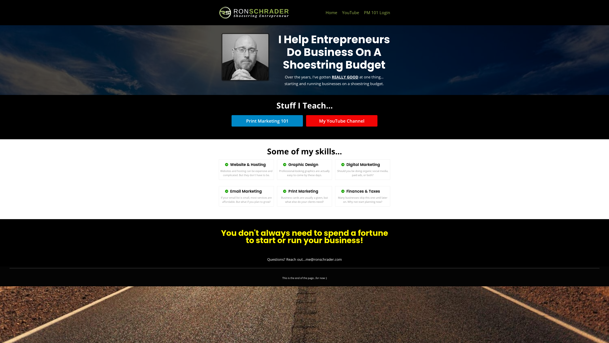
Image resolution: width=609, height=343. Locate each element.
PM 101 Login (377, 12)
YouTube (350, 12)
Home (331, 12)
